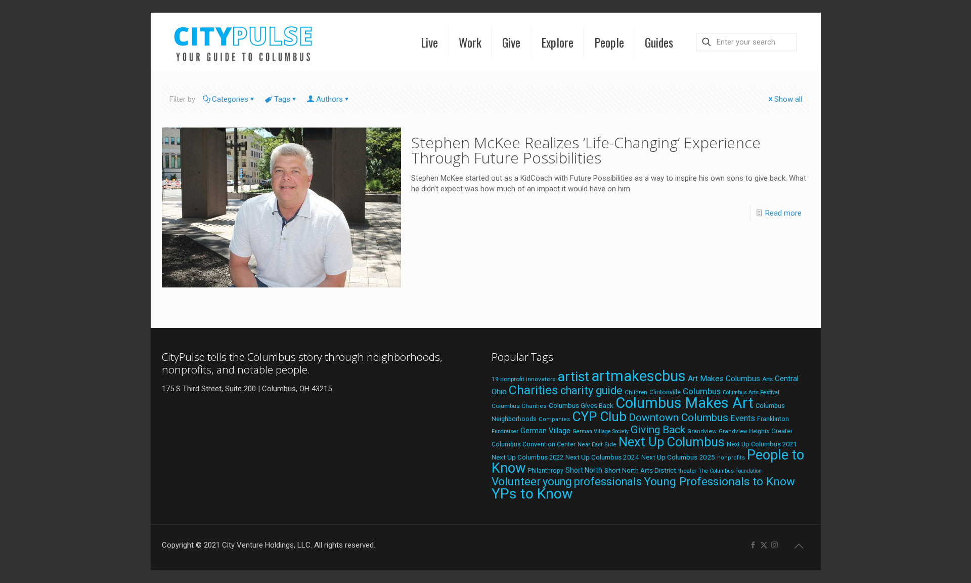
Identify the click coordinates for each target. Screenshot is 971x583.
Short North (583, 470)
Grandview (702, 431)
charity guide (591, 390)
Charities (533, 390)
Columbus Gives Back (581, 405)
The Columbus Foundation (730, 471)
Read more (783, 213)
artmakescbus (638, 376)
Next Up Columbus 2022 (527, 457)
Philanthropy (545, 470)
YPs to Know (532, 493)
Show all (788, 99)
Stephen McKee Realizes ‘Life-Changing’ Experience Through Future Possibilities (586, 150)
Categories (230, 99)
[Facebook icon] (753, 545)
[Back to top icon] (799, 546)
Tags (282, 99)
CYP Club (599, 416)
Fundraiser (505, 431)
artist (573, 376)
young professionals (592, 481)
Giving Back (658, 430)
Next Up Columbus (672, 442)
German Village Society (600, 431)
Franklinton (773, 419)
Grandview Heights (744, 431)
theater (687, 470)
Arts (767, 379)
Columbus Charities (519, 405)
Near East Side (597, 444)
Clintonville (665, 392)
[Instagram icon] (774, 545)
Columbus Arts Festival (751, 392)
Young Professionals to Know (719, 481)
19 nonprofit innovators (524, 379)
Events (742, 418)
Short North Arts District (640, 470)
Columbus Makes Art (684, 402)
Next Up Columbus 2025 (678, 457)
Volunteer (516, 481)
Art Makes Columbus (724, 378)
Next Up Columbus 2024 (602, 457)
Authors (329, 99)
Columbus (702, 391)
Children (636, 392)
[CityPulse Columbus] (243, 42)
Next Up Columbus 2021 (762, 444)
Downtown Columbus (678, 417)
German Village (545, 430)
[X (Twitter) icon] (764, 545)
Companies (554, 419)
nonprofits (731, 457)
